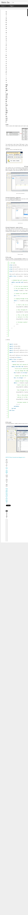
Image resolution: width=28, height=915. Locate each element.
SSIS (6, 502)
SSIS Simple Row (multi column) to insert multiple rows (6, 47)
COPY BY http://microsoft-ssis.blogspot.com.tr (15, 457)
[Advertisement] (15, 34)
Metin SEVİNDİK (7, 470)
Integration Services (7, 497)
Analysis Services (7, 491)
